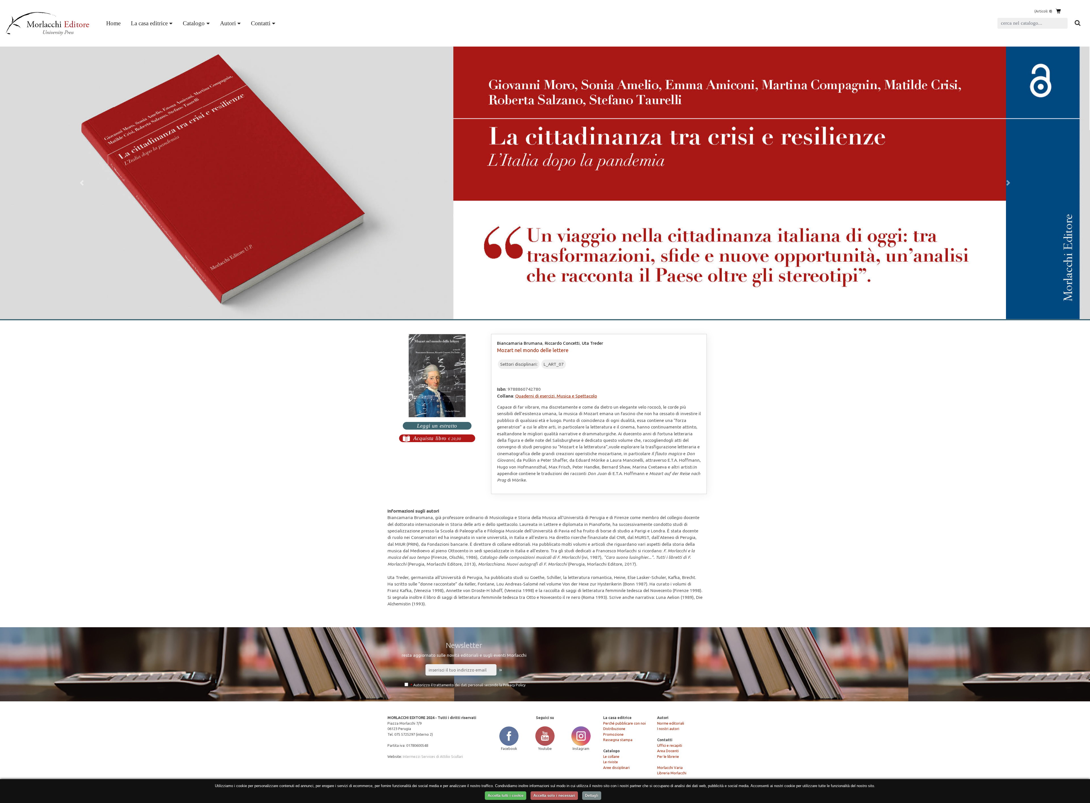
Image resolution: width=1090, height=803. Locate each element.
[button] (82, 183)
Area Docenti (668, 751)
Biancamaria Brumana (519, 343)
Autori (228, 23)
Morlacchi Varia (670, 767)
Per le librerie (668, 756)
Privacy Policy (514, 685)
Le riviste (610, 762)
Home (114, 23)
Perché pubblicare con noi (624, 723)
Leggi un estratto (437, 426)
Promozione (613, 734)
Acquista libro (437, 438)
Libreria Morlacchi (671, 773)
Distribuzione (614, 729)
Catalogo (194, 23)
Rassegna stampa (617, 740)
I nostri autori (668, 729)
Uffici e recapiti (669, 745)
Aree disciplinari (616, 767)
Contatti (261, 23)
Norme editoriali (670, 723)
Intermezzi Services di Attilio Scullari (433, 756)
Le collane (611, 756)
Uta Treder (592, 343)
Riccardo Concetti (562, 343)
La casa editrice (149, 23)
